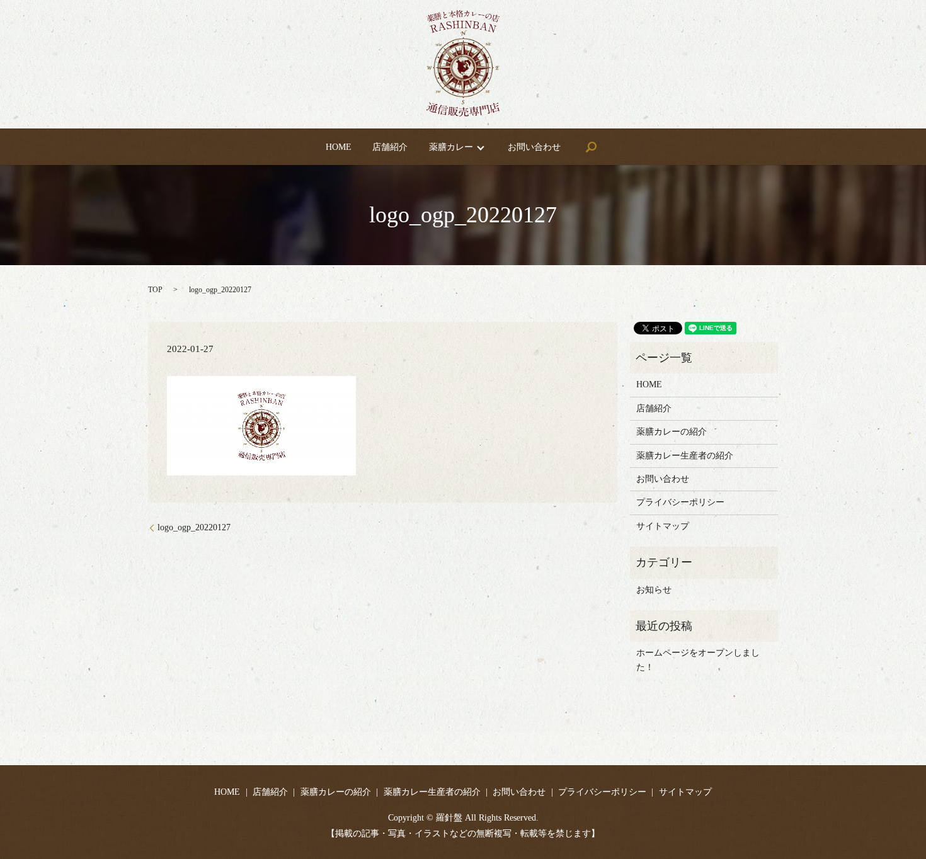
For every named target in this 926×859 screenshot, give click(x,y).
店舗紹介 (390, 147)
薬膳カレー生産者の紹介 (684, 455)
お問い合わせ (534, 147)
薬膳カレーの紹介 (671, 431)
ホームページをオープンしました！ (698, 659)
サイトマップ (662, 526)
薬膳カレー (451, 147)
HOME (339, 147)
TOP (155, 289)
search (590, 146)
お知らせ (654, 589)
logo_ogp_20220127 (194, 527)
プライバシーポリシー (680, 502)
